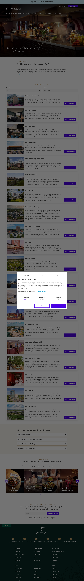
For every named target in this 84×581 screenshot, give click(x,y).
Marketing (58, 297)
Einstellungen (42, 297)
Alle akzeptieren (58, 306)
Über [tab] (58, 275)
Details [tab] (42, 275)
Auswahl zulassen (42, 306)
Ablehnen (25, 306)
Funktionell (26, 297)
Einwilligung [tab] (26, 275)
